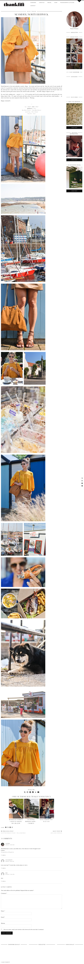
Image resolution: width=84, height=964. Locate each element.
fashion (34, 11)
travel (49, 2)
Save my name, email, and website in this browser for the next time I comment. (24, 929)
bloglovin (11, 852)
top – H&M (28, 106)
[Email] (38, 792)
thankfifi (7, 962)
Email (3, 917)
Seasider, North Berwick (31, 14)
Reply (4, 855)
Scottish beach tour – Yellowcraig (13, 832)
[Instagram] (27, 792)
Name (3, 911)
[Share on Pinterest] (10, 827)
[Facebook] (33, 792)
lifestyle (41, 2)
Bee (6, 873)
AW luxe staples (56, 832)
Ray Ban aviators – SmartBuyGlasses (31, 110)
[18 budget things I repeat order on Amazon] (16, 808)
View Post (74, 54)
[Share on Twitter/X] (8, 827)
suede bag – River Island (31, 112)
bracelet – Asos (31, 113)
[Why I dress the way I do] (46, 808)
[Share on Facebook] (6, 827)
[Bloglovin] (35, 792)
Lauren (7, 843)
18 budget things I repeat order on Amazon (16, 821)
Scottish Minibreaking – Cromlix (31, 821)
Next (35, 108)
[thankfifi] (14, 4)
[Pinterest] (30, 792)
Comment (4, 893)
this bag (22, 94)
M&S (37, 106)
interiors (33, 2)
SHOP (55, 2)
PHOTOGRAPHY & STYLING (67, 2)
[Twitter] (25, 792)
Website (3, 923)
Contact (32, 5)
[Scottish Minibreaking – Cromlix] (31, 808)
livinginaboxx (4, 852)
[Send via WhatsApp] (12, 827)
